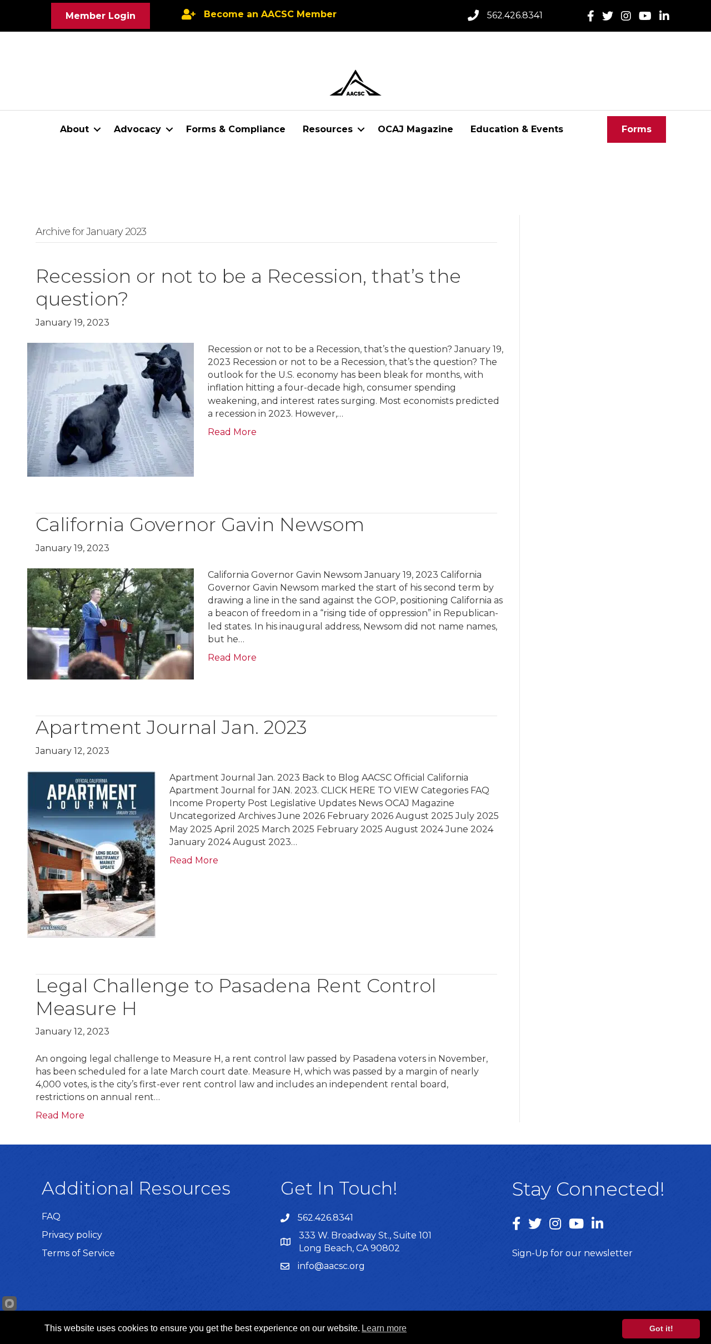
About (74, 129)
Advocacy (137, 129)
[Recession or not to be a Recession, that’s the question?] (110, 409)
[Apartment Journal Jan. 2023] (91, 853)
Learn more (384, 1328)
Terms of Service (78, 1253)
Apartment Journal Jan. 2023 (171, 727)
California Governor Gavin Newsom (200, 524)
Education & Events (516, 129)
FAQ (51, 1216)
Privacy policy (72, 1235)
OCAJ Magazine (415, 129)
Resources (328, 129)
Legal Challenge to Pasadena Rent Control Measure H (236, 997)
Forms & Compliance (236, 129)
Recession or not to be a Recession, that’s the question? (248, 287)
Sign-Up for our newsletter (572, 1253)
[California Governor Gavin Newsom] (110, 623)
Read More (232, 432)
